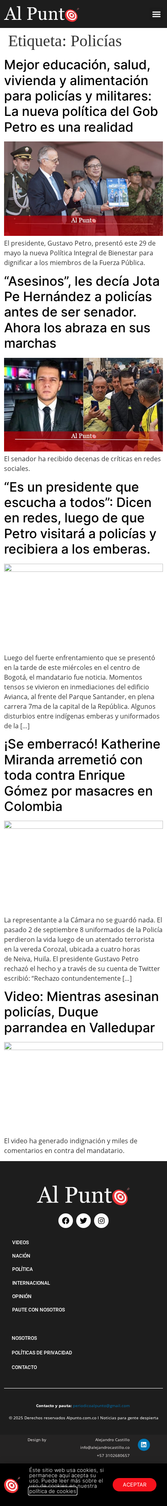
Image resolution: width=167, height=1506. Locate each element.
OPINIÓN (22, 1296)
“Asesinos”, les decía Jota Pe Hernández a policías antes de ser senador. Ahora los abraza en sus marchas (82, 312)
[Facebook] (65, 1220)
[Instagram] (101, 1220)
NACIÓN (21, 1256)
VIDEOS (20, 1242)
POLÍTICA (22, 1269)
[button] (156, 14)
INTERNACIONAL (31, 1283)
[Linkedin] (144, 1445)
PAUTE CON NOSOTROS (38, 1310)
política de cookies (52, 1491)
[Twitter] (83, 1220)
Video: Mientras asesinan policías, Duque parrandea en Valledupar (81, 1011)
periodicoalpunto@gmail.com (101, 1405)
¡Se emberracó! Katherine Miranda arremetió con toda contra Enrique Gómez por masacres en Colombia (82, 775)
